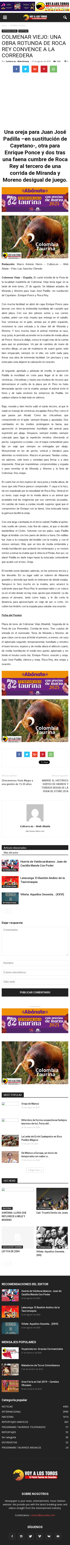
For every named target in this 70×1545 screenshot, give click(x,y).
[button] (65, 17)
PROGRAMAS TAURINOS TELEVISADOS (24, 1427)
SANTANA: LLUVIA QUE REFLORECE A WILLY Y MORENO (14, 1216)
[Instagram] (21, 1536)
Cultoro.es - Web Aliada (17, 61)
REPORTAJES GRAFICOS (15, 1421)
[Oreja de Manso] (10, 1108)
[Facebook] (12, 1536)
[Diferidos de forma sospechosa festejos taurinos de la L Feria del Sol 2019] (10, 1124)
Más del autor (11, 852)
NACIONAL (7, 1208)
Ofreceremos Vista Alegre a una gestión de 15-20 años (17, 782)
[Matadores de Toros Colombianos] (10, 1369)
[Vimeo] (39, 1536)
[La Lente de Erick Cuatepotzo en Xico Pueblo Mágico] (10, 1141)
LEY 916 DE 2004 (11, 1251)
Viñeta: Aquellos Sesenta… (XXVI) (42, 894)
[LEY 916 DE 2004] (18, 1237)
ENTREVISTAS (9, 1442)
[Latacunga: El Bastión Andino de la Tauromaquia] (10, 882)
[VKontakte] (48, 1536)
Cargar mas (33, 1170)
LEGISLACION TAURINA (12, 1247)
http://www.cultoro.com (35, 831)
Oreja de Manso (30, 1103)
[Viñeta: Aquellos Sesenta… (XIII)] (52, 1237)
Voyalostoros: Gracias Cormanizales (42, 1349)
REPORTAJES (9, 1432)
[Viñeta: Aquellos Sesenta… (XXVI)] (10, 898)
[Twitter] (30, 1536)
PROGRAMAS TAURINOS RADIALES (21, 1447)
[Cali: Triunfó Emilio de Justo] (52, 1199)
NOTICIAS (23, 31)
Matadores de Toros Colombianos (40, 1365)
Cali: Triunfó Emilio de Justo (52, 1212)
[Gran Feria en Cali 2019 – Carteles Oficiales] (10, 1386)
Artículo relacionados (15, 848)
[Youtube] (58, 1536)
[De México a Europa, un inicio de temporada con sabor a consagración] (10, 1157)
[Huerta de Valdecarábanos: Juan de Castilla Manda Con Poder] (10, 865)
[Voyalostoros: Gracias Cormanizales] (10, 1353)
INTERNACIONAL (9, 31)
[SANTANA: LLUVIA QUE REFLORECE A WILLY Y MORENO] (18, 1199)
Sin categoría (9, 1437)
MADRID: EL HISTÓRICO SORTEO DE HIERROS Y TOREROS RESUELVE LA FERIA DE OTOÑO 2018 (54, 786)
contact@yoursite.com (42, 1515)
